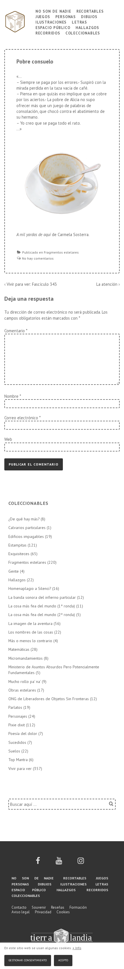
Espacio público (52, 27)
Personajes (17, 716)
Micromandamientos (25, 658)
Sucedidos (17, 742)
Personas (65, 16)
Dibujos (89, 16)
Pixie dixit (16, 724)
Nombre (11, 396)
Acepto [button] (63, 959)
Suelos (14, 751)
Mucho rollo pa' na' (24, 681)
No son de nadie (53, 10)
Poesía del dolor (22, 733)
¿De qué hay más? (24, 519)
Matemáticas (18, 649)
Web (8, 439)
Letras (79, 21)
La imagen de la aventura (30, 623)
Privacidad (43, 912)
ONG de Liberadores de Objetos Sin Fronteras (48, 698)
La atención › (108, 284)
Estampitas (17, 545)
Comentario (15, 330)
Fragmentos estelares (61, 252)
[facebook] (38, 862)
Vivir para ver (20, 768)
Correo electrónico (21, 417)
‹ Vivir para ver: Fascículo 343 (30, 284)
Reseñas (57, 907)
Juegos (42, 16)
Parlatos (15, 707)
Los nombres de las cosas (30, 632)
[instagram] (80, 862)
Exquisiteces (18, 553)
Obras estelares (22, 690)
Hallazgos (87, 27)
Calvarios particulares (27, 527)
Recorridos (47, 32)
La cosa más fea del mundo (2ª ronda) (41, 614)
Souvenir (39, 907)
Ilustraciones (51, 21)
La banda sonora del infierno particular (42, 597)
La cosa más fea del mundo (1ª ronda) (41, 606)
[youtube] (59, 862)
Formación (78, 907)
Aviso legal (21, 912)
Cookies (63, 912)
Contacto (19, 907)
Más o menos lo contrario (30, 640)
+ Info (76, 948)
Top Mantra (18, 759)
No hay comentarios (38, 258)
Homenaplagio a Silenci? (29, 588)
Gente (13, 571)
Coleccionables (82, 32)
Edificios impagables (26, 536)
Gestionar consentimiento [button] (28, 959)
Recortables (90, 10)
